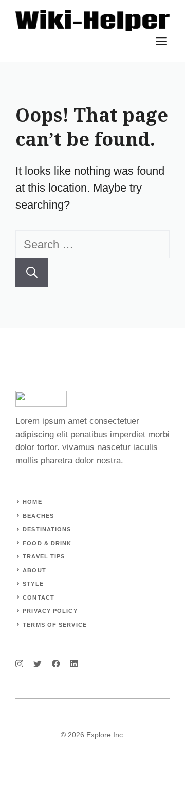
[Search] (31, 272)
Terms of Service (55, 625)
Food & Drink (47, 543)
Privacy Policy (50, 611)
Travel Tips (44, 556)
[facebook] (56, 663)
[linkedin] (74, 663)
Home (32, 502)
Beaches (38, 516)
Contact (38, 597)
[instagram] (19, 663)
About (34, 570)
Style (33, 584)
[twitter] (37, 663)
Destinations (47, 529)
